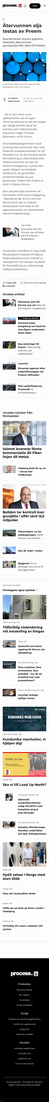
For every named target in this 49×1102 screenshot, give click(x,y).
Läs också (26, 225)
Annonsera (24, 1000)
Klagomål (24, 1029)
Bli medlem (24, 995)
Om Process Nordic (24, 1063)
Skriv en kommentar (35, 283)
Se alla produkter (24, 1005)
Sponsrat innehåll (24, 1034)
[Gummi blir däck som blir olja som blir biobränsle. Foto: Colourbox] (24, 66)
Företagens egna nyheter (19, 590)
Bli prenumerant (24, 990)
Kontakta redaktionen (24, 1048)
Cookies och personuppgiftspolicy (24, 1019)
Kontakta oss (24, 1053)
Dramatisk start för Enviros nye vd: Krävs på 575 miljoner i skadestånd (32, 234)
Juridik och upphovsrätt (24, 1024)
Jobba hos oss (24, 1058)
